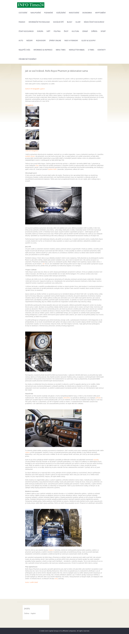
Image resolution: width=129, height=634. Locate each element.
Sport (103, 31)
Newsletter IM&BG (77, 50)
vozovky (95, 460)
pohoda (98, 398)
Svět (48, 31)
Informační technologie (39, 22)
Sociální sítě (58, 22)
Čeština (26, 613)
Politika (57, 31)
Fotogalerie (29, 105)
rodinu (27, 452)
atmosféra (66, 398)
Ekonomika (87, 13)
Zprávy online (55, 40)
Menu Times (61, 50)
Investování (74, 13)
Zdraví (85, 31)
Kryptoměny (100, 13)
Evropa (40, 31)
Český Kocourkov (26, 31)
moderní (51, 550)
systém (50, 169)
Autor (27, 582)
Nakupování (36, 13)
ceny (56, 578)
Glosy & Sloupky (88, 40)
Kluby (78, 22)
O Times (91, 50)
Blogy (69, 22)
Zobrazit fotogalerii (31, 151)
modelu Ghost (30, 156)
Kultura (75, 31)
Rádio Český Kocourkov (94, 22)
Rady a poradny (71, 40)
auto (36, 165)
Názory (29, 40)
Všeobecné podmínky (27, 59)
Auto (21, 40)
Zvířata (94, 31)
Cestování (23, 13)
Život (66, 31)
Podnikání (48, 13)
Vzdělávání (61, 13)
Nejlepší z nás (24, 50)
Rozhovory (41, 40)
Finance (22, 22)
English (33, 613)
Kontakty (102, 50)
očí (44, 264)
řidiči (55, 169)
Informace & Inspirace (43, 50)
